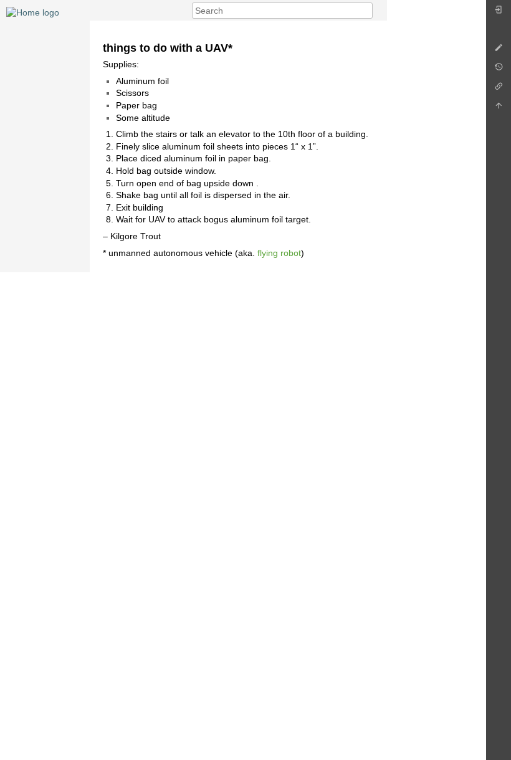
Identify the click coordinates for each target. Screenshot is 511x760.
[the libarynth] (32, 12)
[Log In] (498, 12)
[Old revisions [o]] (498, 70)
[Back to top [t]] (498, 108)
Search (366, 10)
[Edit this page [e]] (498, 50)
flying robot (279, 253)
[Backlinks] (498, 89)
